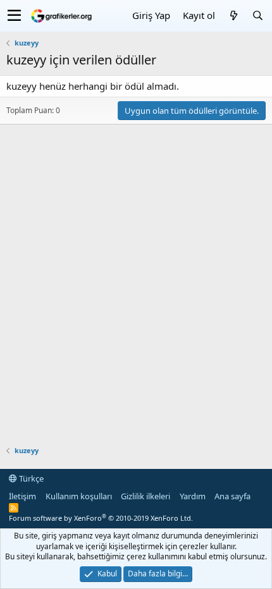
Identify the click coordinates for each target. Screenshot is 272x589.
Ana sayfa (232, 496)
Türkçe (30, 478)
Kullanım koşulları (79, 496)
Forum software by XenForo (101, 518)
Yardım (193, 496)
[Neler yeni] (233, 15)
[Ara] (257, 15)
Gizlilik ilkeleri (145, 496)
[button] (14, 16)
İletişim (22, 496)
